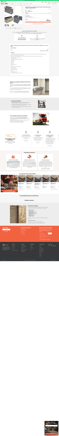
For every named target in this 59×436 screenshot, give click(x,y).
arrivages (49, 161)
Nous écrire (6, 231)
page (22, 122)
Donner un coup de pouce (15, 250)
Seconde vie (31, 3)
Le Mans (40, 246)
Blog (12, 249)
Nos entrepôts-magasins (54, 3)
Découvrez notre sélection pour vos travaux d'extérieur (29, 0)
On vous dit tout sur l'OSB (24, 249)
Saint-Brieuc (40, 255)
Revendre (13, 246)
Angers (40, 245)
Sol (15, 3)
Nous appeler (6, 229)
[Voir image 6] (8, 25)
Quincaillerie (20, 3)
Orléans (40, 252)
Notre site (24, 161)
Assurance (31, 246)
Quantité (26, 19)
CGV (30, 250)
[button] (5, 6)
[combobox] (25, 2)
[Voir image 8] (13, 25)
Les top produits (22, 232)
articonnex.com (27, 161)
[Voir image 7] (10, 25)
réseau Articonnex (33, 162)
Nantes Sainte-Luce (41, 251)
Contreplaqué (12, 3)
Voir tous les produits (9, 190)
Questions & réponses (23, 246)
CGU (30, 249)
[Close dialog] (57, 421)
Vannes (40, 256)
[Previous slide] (5, 25)
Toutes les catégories (23, 245)
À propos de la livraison (23, 229)
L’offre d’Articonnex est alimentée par (44, 161)
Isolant (24, 3)
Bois (17, 3)
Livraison (31, 245)
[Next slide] (21, 25)
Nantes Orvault (41, 250)
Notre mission (48, 3)
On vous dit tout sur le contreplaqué (23, 251)
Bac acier (27, 3)
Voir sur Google (26, 141)
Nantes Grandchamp (41, 249)
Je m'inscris (49, 233)
